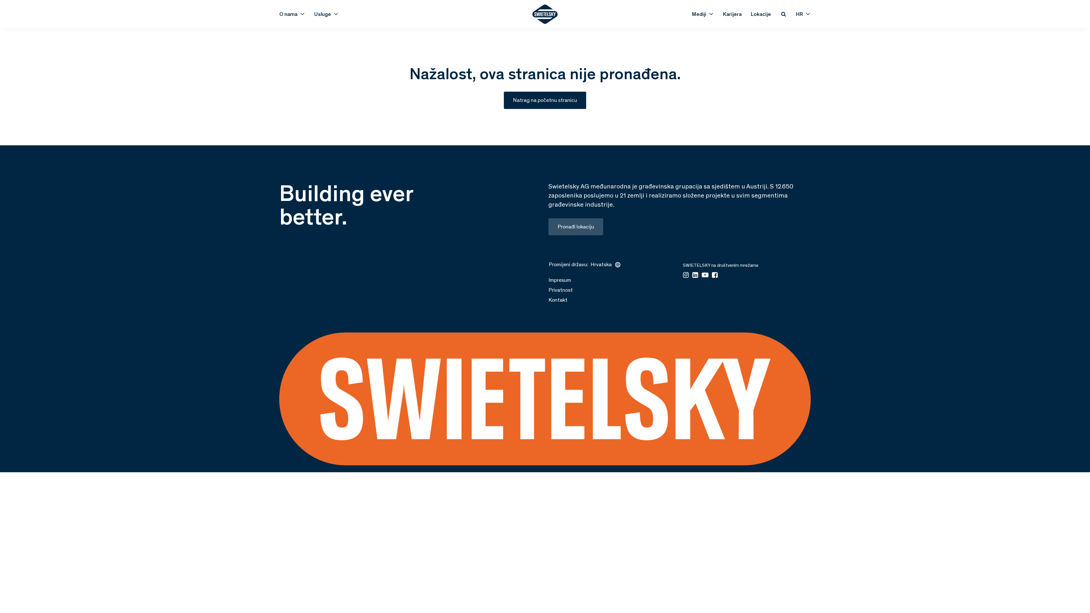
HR (799, 14)
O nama (288, 14)
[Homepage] (545, 14)
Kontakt (557, 300)
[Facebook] (715, 275)
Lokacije (761, 14)
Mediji (699, 14)
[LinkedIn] (695, 275)
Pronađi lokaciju (575, 226)
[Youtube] (705, 275)
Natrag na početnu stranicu (545, 100)
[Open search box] (783, 14)
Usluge (322, 14)
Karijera (732, 14)
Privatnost (560, 290)
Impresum (559, 280)
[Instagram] (686, 275)
